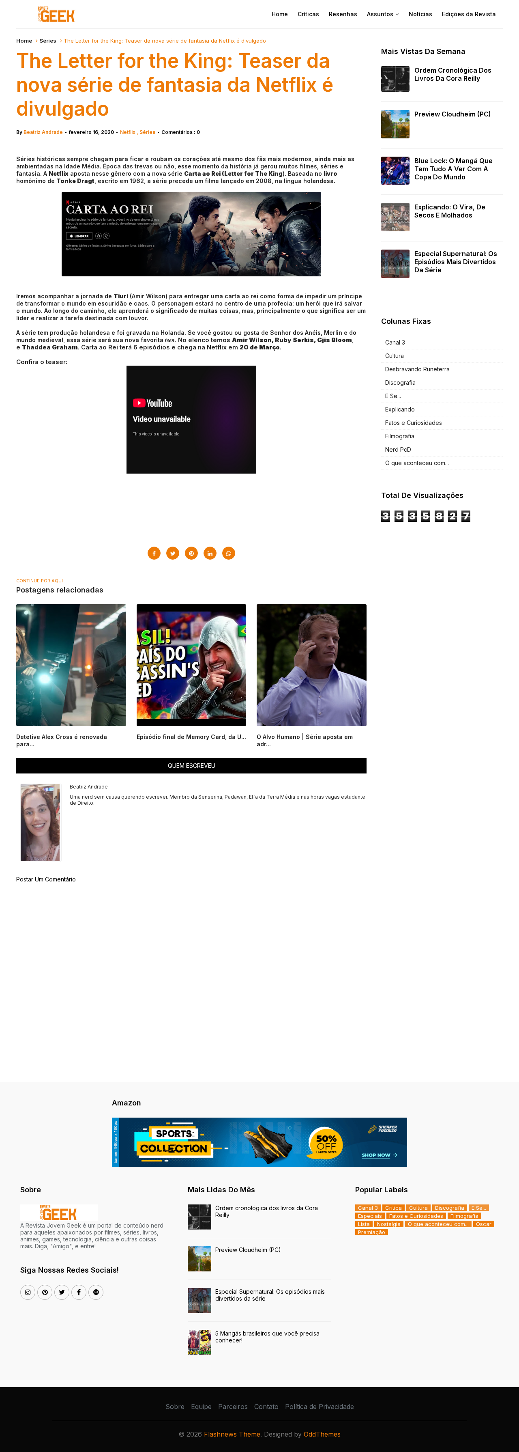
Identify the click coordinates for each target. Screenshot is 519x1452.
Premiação (371, 1232)
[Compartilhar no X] (172, 553)
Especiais (370, 1216)
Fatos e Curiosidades (413, 422)
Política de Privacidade (319, 1406)
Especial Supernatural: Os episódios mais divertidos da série (455, 262)
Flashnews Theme (232, 1434)
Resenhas (343, 14)
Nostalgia (389, 1224)
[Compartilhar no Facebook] (154, 553)
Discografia (400, 382)
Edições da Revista (469, 14)
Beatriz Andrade (43, 132)
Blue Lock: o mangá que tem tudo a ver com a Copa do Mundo (453, 169)
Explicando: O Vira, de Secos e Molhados (449, 211)
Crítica (393, 1207)
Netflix (128, 132)
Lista (364, 1224)
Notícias (420, 14)
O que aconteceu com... (417, 462)
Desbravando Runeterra (417, 369)
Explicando (400, 409)
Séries (47, 40)
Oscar (483, 1224)
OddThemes (322, 1434)
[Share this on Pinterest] (191, 553)
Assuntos (380, 14)
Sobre (174, 1406)
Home (280, 14)
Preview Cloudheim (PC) (452, 114)
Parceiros (233, 1406)
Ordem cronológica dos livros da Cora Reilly (452, 74)
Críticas (308, 14)
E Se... (393, 395)
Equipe (201, 1406)
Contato (266, 1406)
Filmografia (399, 436)
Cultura (394, 355)
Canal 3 (395, 342)
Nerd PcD (398, 449)
